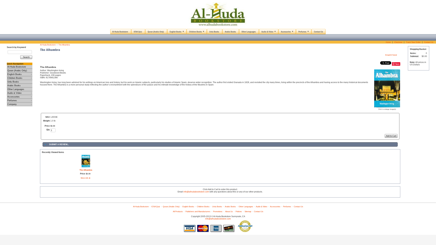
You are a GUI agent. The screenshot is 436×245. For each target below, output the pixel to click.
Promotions (217, 211)
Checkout (398, 42)
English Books (14, 74)
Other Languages (15, 89)
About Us (229, 211)
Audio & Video (14, 93)
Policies (239, 211)
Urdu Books (13, 81)
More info (86, 178)
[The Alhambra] (387, 106)
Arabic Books (14, 85)
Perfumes (12, 100)
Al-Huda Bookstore (16, 67)
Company (12, 104)
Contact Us (428, 42)
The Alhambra (64, 45)
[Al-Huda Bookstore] (218, 14)
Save (397, 64)
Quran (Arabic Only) (17, 70)
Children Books (14, 78)
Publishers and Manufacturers (197, 211)
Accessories (13, 96)
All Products (178, 211)
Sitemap (248, 211)
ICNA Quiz (155, 207)
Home (388, 42)
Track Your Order (413, 42)
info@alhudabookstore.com (196, 192)
